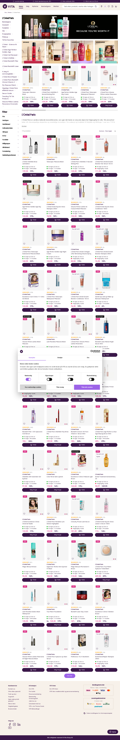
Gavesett (5, 25)
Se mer (24, 126)
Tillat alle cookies (87, 387)
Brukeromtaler (12, 709)
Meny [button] (21, 6)
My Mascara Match (9, 85)
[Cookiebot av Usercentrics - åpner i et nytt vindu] (92, 351)
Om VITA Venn (54, 689)
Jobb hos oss (32, 701)
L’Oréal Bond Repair (9, 77)
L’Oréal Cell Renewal (9, 55)
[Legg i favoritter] (24, 84)
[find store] (101, 6)
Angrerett (11, 696)
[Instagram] (14, 724)
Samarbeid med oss (34, 703)
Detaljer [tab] (60, 357)
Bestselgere (6, 22)
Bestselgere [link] (46, 6)
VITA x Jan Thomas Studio (36, 706)
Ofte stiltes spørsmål (14, 691)
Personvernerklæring (35, 694)
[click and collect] (112, 6)
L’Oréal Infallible (8, 58)
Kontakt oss (11, 689)
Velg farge (108, 105)
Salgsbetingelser (13, 706)
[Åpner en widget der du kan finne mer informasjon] (112, 732)
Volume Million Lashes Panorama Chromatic (10, 103)
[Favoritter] (109, 6)
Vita (5, 12)
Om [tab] (88, 357)
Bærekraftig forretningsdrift (33, 697)
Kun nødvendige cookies (33, 387)
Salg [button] (27, 6)
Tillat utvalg (60, 387)
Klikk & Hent (11, 703)
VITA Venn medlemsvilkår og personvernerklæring (64, 691)
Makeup (5, 37)
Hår (3, 31)
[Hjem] (8, 6)
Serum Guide (7, 93)
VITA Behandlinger (34, 709)
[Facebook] (9, 724)
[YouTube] (9, 727)
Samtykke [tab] (32, 357)
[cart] (116, 6)
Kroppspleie (6, 34)
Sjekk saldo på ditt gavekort (13, 700)
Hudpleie (5, 28)
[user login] (105, 6)
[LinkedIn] (19, 724)
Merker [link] (56, 6)
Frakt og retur (12, 694)
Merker (10, 12)
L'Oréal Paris (16, 12)
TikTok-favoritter (8, 40)
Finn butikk (32, 691)
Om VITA (31, 689)
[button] (96, 6)
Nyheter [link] (35, 6)
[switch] (49, 379)
